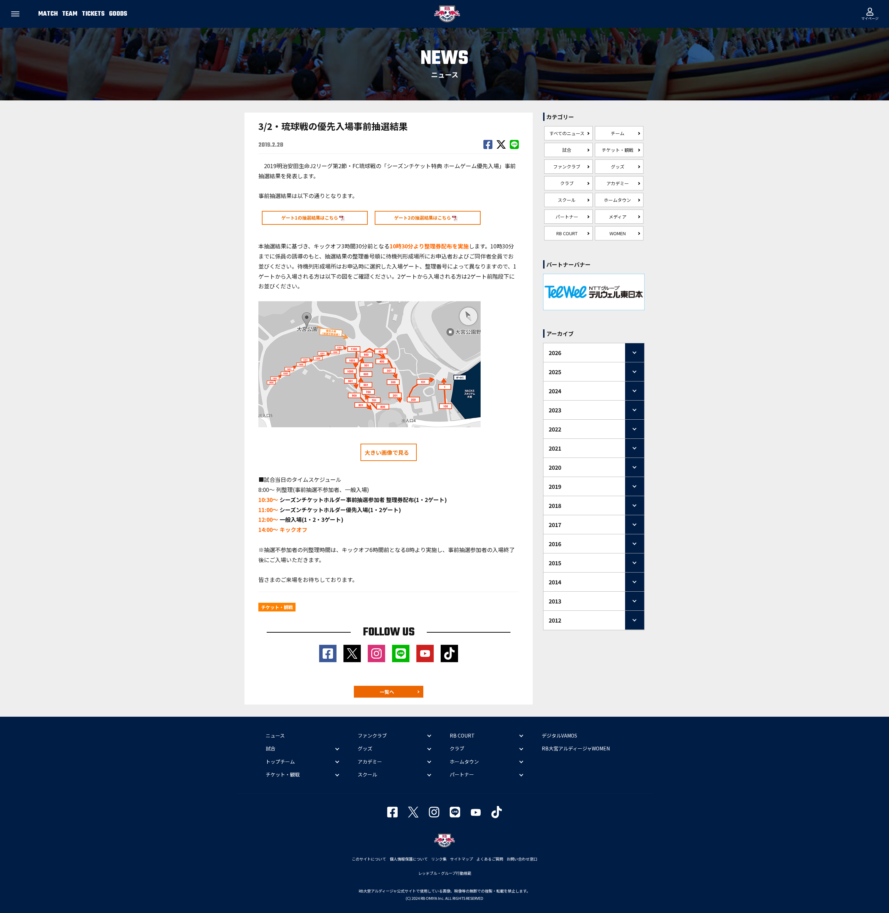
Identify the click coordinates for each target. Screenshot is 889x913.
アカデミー (617, 183)
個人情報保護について (409, 859)
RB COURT (567, 233)
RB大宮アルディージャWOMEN (576, 748)
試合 (566, 150)
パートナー (567, 216)
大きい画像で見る (387, 452)
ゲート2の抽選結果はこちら (423, 217)
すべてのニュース (566, 133)
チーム (617, 133)
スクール (567, 200)
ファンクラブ (566, 166)
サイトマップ (461, 859)
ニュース (275, 735)
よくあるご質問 (489, 859)
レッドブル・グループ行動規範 (444, 873)
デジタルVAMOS (559, 735)
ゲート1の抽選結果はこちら (310, 217)
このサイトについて (369, 859)
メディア (617, 216)
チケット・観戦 (617, 150)
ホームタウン (617, 200)
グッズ (617, 166)
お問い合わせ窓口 (522, 859)
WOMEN (617, 233)
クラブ (567, 183)
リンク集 (439, 859)
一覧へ (387, 691)
